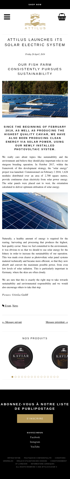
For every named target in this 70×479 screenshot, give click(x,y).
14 (54, 377)
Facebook (35, 437)
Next (64, 355)
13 (51, 377)
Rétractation (14, 458)
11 (45, 377)
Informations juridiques (42, 464)
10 (41, 377)
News (15, 305)
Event (7, 305)
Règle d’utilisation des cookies (32, 461)
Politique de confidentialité (38, 458)
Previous (6, 355)
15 (58, 377)
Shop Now (35, 5)
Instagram (35, 441)
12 (48, 377)
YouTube (35, 446)
